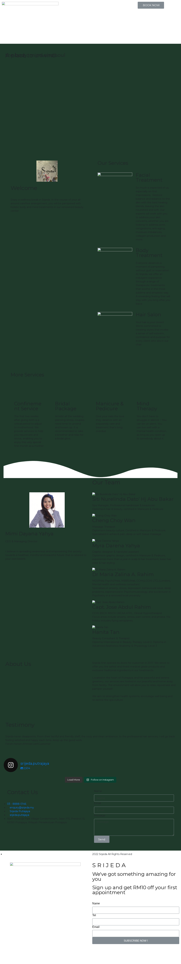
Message (99, 815)
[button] (151, 5)
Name (98, 791)
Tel (94, 915)
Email (97, 803)
